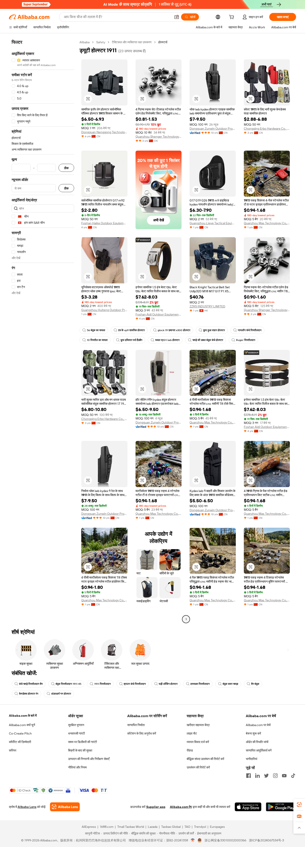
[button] (176, 17)
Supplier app (155, 807)
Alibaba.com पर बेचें (258, 725)
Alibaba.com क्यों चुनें (22, 725)
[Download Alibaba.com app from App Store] (248, 806)
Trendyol (200, 826)
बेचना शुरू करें (253, 733)
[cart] (232, 17)
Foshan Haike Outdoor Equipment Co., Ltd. (104, 223)
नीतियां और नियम (77, 767)
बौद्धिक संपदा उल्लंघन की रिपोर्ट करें (205, 759)
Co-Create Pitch (20, 733)
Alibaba (84, 42)
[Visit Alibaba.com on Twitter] (266, 775)
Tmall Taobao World (130, 826)
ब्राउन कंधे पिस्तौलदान (135, 683)
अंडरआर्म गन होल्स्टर (61, 693)
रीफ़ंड (190, 750)
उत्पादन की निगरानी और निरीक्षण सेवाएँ (88, 759)
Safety (100, 42)
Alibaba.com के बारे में (23, 715)
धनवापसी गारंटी (76, 733)
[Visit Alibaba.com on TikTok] (293, 775)
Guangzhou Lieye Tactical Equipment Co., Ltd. (213, 223)
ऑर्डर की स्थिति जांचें (257, 742)
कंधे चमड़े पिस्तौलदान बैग (31, 683)
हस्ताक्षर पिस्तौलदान (200, 683)
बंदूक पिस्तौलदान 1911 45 (68, 683)
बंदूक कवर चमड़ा (230, 683)
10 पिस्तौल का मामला (97, 340)
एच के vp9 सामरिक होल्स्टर (131, 330)
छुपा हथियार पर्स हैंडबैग (131, 340)
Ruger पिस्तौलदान (245, 340)
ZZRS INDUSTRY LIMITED (207, 306)
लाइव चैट (192, 733)
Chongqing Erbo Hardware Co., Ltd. (267, 128)
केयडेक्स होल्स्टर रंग (28, 693)
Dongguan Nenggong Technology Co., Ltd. (104, 132)
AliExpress (89, 826)
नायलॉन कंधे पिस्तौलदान (249, 330)
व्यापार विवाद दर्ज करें (198, 742)
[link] (299, 804)
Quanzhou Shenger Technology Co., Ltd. (159, 136)
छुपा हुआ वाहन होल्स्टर (214, 330)
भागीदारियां (251, 759)
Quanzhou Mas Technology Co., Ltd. (267, 223)
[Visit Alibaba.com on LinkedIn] (257, 775)
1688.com (106, 826)
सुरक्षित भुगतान (76, 725)
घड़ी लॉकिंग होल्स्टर (168, 683)
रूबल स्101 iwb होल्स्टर (167, 340)
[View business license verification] (193, 840)
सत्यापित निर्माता (136, 725)
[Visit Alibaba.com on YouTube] (284, 775)
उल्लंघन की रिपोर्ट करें (198, 767)
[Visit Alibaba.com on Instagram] (275, 775)
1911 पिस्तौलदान (102, 683)
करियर (12, 750)
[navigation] (43, 331)
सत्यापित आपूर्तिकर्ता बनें (259, 750)
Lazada (152, 826)
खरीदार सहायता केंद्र (198, 725)
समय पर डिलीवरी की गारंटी (82, 742)
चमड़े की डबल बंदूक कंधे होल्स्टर (207, 340)
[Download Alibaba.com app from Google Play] (281, 806)
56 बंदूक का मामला (96, 330)
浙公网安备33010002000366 (225, 840)
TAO (187, 826)
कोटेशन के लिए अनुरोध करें (141, 733)
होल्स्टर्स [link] (162, 42)
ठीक (66, 168)
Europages (217, 826)
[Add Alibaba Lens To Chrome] (65, 806)
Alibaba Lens (27, 807)
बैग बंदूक (255, 683)
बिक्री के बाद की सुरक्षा (80, 750)
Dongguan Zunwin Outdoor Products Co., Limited (213, 128)
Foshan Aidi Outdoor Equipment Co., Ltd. (159, 314)
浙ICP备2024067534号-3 (266, 840)
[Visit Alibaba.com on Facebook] (248, 775)
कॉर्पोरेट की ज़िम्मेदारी (20, 742)
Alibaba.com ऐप (181, 807)
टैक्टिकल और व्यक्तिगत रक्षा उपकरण (132, 42)
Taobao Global (171, 826)
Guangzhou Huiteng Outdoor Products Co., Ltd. (104, 310)
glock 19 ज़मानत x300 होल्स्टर (174, 330)
